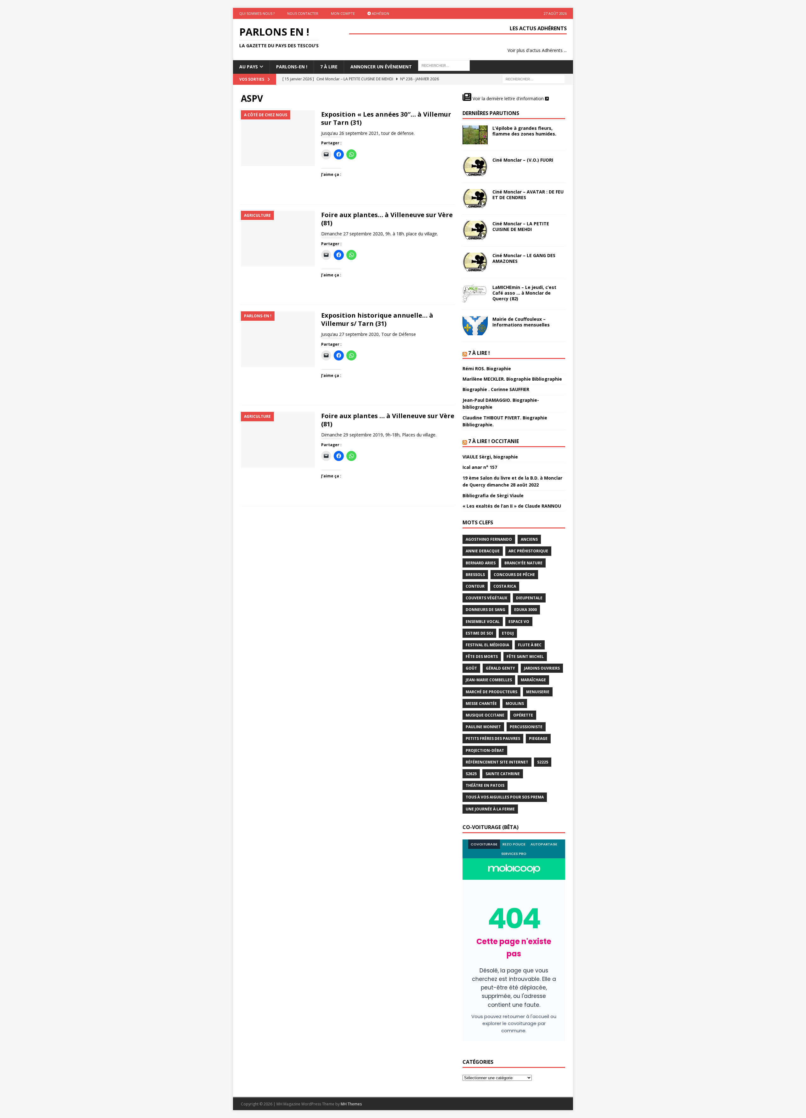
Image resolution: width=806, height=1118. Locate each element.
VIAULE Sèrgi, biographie (490, 457)
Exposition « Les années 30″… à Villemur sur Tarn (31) (386, 118)
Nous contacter (302, 13)
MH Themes (351, 1104)
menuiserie (537, 691)
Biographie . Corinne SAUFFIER (496, 389)
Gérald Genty (500, 668)
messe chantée (481, 703)
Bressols (475, 574)
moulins (515, 703)
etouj (508, 633)
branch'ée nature (523, 563)
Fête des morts (482, 656)
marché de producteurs (491, 691)
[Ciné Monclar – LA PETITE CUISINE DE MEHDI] (475, 230)
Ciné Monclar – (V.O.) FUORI (522, 160)
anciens (529, 539)
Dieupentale (529, 598)
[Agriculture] (278, 239)
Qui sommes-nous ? (257, 13)
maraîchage (533, 680)
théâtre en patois (485, 785)
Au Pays (248, 67)
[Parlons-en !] (278, 339)
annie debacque (483, 551)
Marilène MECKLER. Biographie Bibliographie (512, 379)
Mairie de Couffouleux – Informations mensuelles (521, 322)
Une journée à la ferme (490, 809)
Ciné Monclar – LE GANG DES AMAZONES (523, 258)
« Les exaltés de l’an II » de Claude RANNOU (512, 506)
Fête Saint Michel (525, 656)
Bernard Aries (481, 563)
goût (471, 668)
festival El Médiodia (487, 645)
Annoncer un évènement (381, 67)
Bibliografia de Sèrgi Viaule (493, 495)
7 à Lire (329, 67)
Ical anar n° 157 (480, 467)
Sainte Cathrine (502, 773)
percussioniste (526, 726)
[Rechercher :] (533, 79)
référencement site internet (497, 762)
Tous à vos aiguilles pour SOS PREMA (505, 797)
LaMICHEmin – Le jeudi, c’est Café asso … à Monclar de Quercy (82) (524, 293)
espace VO (518, 621)
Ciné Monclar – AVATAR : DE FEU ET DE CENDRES (528, 194)
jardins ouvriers (542, 668)
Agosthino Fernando (489, 539)
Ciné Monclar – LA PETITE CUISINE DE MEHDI (520, 226)
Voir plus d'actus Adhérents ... (537, 50)
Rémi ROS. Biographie (487, 369)
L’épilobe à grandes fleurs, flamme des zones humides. (524, 131)
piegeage (538, 738)
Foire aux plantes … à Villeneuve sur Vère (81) (387, 420)
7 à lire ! (479, 352)
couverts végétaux (486, 598)
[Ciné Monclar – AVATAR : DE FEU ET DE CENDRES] (475, 198)
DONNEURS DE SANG (485, 609)
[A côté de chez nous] (278, 138)
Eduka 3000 (525, 609)
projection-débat (485, 750)
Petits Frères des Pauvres (493, 738)
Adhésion (380, 13)
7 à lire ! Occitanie (493, 441)
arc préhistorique (528, 551)
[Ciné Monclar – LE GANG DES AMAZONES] (475, 262)
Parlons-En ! (291, 67)
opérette (523, 715)
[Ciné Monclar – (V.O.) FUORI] (475, 166)
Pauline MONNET (483, 726)
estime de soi (479, 633)
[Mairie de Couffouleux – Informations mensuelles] (475, 325)
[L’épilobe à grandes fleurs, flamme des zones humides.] (475, 134)
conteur (475, 586)
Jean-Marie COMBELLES (489, 680)
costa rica (504, 586)
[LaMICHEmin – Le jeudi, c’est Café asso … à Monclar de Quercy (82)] (475, 294)
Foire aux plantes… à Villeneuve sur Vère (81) (387, 218)
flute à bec (530, 645)
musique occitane (485, 715)
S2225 (542, 762)
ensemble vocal (483, 621)
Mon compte (343, 13)
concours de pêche (514, 574)
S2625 (471, 773)
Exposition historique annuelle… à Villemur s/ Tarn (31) (377, 319)
